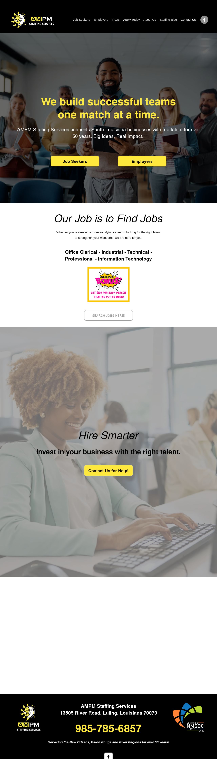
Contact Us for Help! (108, 470)
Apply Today (131, 19)
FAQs (116, 19)
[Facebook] (204, 20)
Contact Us (188, 19)
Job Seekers (81, 19)
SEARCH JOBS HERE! (108, 315)
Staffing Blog (168, 19)
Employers (101, 19)
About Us (149, 19)
